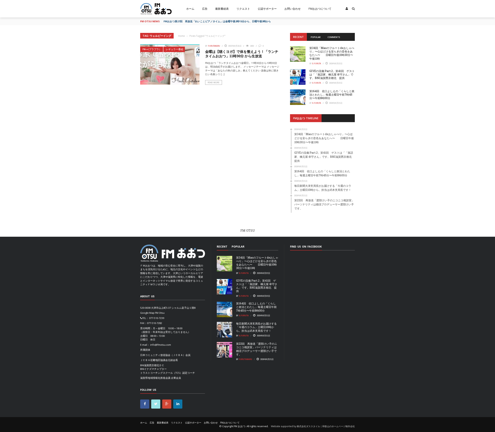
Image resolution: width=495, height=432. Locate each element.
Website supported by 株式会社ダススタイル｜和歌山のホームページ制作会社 (313, 426)
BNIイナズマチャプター (153, 369)
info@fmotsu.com (160, 344)
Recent (298, 37)
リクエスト (243, 8)
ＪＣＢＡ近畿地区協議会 (154, 360)
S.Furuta (316, 63)
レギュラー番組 (174, 49)
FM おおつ (239, 426)
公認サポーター (267, 8)
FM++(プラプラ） (152, 49)
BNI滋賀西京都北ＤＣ (152, 365)
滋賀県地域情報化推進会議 (155, 378)
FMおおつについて (319, 8)
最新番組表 (222, 8)
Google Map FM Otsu (152, 313)
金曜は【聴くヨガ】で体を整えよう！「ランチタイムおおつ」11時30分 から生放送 (241, 53)
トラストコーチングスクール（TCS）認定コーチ (167, 373)
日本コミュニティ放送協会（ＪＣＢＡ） (162, 355)
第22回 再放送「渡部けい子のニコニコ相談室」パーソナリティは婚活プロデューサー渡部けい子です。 (256, 349)
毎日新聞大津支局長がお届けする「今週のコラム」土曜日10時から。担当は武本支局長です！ (256, 327)
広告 (204, 8)
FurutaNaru (214, 46)
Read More (213, 82)
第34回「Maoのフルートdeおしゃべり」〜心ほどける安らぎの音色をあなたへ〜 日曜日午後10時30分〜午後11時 (331, 53)
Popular (316, 37)
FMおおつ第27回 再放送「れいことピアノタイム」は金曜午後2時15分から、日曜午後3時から (217, 21)
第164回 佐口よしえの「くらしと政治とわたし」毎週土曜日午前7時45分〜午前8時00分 (331, 94)
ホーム (190, 8)
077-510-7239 (156, 318)
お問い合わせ (292, 8)
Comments (334, 37)
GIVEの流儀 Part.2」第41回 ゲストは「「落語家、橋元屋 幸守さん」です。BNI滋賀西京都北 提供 (332, 74)
